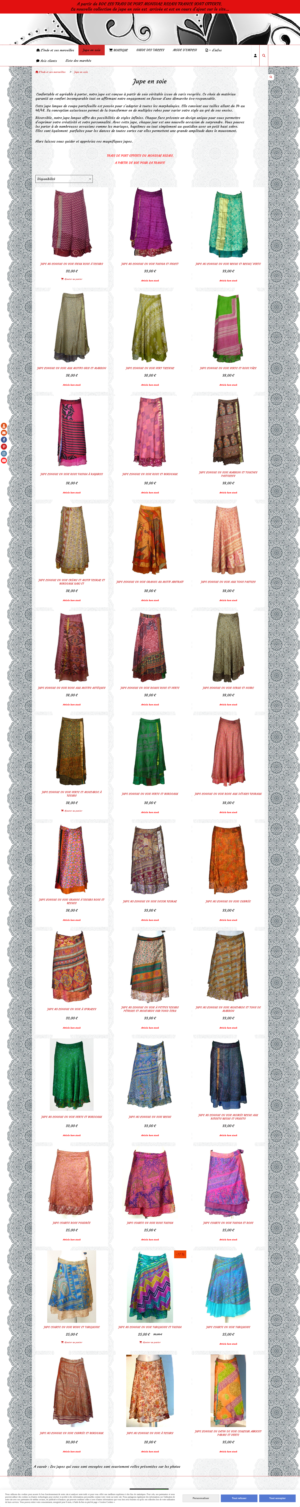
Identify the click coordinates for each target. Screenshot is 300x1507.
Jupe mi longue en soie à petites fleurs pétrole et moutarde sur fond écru (150, 1009)
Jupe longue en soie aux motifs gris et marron (71, 368)
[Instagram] (4, 454)
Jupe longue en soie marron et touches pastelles (228, 474)
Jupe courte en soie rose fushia (150, 1223)
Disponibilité (46, 179)
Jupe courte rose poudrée (71, 1223)
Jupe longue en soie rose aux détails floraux (228, 794)
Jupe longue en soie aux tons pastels (228, 582)
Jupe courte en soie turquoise (228, 1327)
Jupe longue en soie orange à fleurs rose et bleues (71, 901)
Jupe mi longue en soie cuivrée (228, 901)
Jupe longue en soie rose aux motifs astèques (71, 688)
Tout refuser (239, 1498)
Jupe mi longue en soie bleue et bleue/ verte (228, 264)
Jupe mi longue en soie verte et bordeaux (71, 1117)
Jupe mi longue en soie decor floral (150, 901)
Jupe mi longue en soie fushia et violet (149, 264)
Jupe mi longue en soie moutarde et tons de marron (228, 1009)
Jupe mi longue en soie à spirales (71, 1009)
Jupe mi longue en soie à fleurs (150, 1433)
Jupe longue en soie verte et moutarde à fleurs (72, 793)
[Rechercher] (264, 55)
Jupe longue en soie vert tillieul (150, 368)
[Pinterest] (4, 447)
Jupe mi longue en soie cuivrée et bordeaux (71, 1433)
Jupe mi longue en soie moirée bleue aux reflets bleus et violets (228, 1116)
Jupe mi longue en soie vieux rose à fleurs (71, 264)
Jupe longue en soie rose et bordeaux (150, 474)
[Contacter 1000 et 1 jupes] (4, 433)
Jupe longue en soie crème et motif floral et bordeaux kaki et (72, 581)
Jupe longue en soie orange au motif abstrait (150, 582)
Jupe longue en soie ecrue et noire (228, 688)
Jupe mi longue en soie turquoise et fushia (149, 1327)
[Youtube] (4, 460)
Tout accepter (277, 1498)
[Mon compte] (4, 426)
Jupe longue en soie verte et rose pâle (228, 368)
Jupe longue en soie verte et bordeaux (150, 794)
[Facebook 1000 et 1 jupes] (4, 440)
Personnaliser (201, 1498)
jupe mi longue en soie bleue (150, 1117)
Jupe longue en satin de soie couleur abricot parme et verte (228, 1433)
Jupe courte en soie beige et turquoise (72, 1327)
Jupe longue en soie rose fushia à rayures (71, 474)
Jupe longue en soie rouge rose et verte (149, 688)
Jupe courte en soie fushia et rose (228, 1223)
